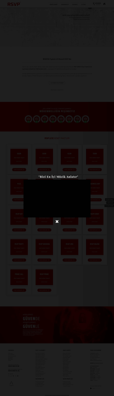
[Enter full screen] (88, 215)
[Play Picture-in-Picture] (86, 215)
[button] (57, 221)
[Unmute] (28, 215)
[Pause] (26, 215)
